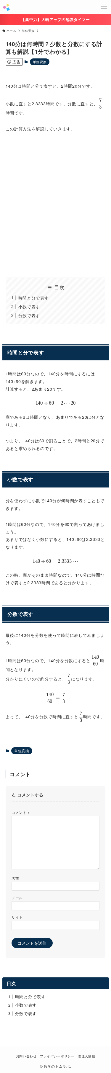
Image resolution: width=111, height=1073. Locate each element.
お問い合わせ (26, 1056)
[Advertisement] (55, 205)
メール (17, 897)
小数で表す (29, 307)
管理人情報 (86, 1056)
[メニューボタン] (104, 7)
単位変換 (40, 61)
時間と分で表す (33, 298)
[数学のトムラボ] (6, 7)
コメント (21, 812)
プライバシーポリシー (57, 1056)
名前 (15, 878)
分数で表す (29, 315)
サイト (17, 917)
